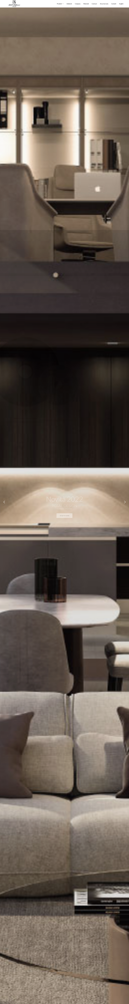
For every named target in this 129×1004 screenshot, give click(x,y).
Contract (94, 4)
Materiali (86, 4)
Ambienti (69, 4)
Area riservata (104, 4)
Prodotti (59, 4)
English (121, 4)
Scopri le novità (64, 515)
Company (77, 4)
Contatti (113, 4)
